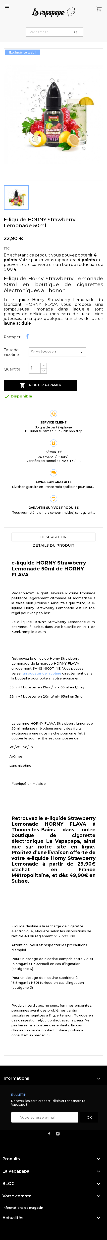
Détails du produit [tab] (53, 545)
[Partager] (27, 336)
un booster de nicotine (42, 673)
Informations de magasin (22, 1208)
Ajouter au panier (40, 385)
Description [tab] (53, 537)
